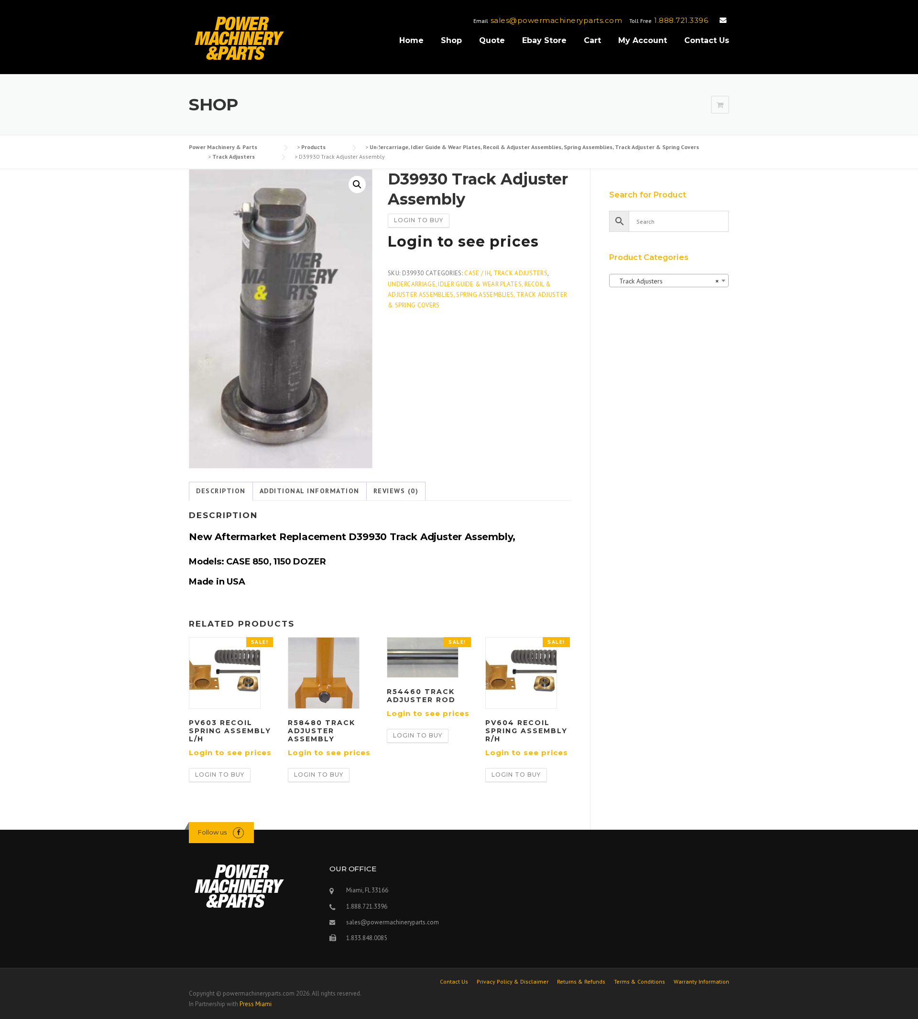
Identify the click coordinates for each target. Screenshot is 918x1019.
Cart (592, 40)
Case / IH (477, 273)
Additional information (310, 491)
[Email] (723, 20)
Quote (492, 40)
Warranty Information (701, 982)
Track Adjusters (520, 273)
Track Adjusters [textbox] (666, 281)
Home (411, 40)
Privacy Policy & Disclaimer (512, 982)
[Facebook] (238, 832)
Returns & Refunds (581, 982)
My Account (642, 40)
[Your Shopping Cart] (720, 105)
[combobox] (669, 280)
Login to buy (418, 220)
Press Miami (256, 1004)
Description (221, 491)
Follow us (212, 832)
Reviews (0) (396, 491)
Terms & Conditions (639, 982)
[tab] (221, 491)
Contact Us (706, 40)
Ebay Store (544, 40)
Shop (451, 40)
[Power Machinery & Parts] (239, 37)
